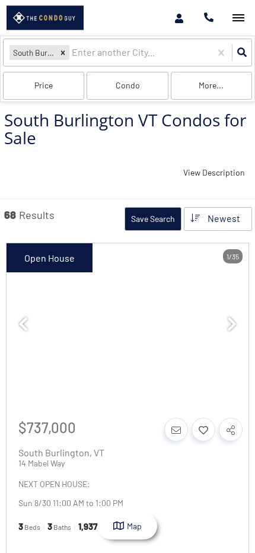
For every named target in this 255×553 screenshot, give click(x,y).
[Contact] (176, 429)
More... (211, 85)
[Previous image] (23, 324)
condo (128, 85)
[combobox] (73, 52)
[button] (62, 52)
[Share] (231, 429)
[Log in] (178, 18)
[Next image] (231, 324)
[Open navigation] (238, 18)
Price (43, 85)
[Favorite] (203, 429)
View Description (214, 172)
